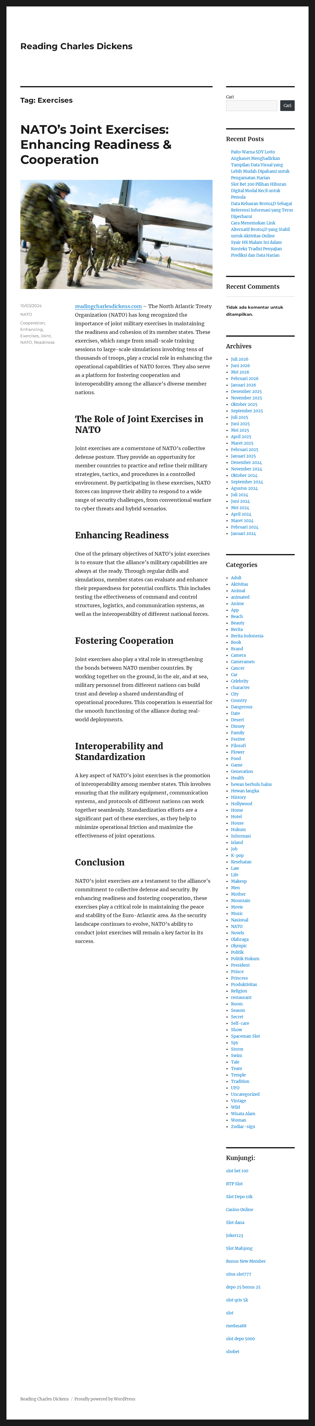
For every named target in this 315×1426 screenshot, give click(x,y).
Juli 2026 (240, 359)
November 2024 (246, 469)
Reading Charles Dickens (76, 46)
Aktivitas (239, 584)
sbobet (232, 1351)
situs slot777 (238, 1274)
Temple (238, 1075)
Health (237, 778)
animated (240, 597)
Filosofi (238, 745)
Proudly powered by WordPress (104, 1399)
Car (234, 674)
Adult (236, 577)
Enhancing (31, 329)
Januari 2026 (243, 385)
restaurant (241, 997)
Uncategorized (245, 1094)
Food (236, 758)
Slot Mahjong (239, 1248)
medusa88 (236, 1326)
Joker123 (234, 1235)
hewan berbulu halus (251, 784)
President (240, 965)
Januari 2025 (243, 456)
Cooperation (32, 322)
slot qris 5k (237, 1300)
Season (238, 1010)
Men (235, 887)
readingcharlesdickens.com (108, 306)
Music (237, 913)
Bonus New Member (246, 1261)
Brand (237, 649)
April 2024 (241, 514)
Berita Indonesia (247, 636)
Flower (238, 752)
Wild (235, 1107)
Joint (46, 335)
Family (237, 732)
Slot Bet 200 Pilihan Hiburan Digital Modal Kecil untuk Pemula (258, 191)
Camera (238, 655)
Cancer (238, 668)
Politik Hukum (245, 958)
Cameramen (243, 661)
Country (239, 700)
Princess (239, 978)
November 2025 (246, 398)
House (237, 823)
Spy (234, 1042)
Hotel (236, 816)
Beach (237, 616)
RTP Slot (234, 1183)
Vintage (238, 1100)
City (234, 694)
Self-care (240, 1023)
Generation (242, 771)
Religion (239, 991)
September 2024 (247, 482)
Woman (238, 1120)
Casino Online (239, 1209)
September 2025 (247, 411)
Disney (238, 726)
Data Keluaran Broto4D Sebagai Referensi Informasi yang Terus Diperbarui (262, 210)
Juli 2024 (239, 494)
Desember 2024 (246, 462)
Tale (235, 1062)
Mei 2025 (240, 430)
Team (236, 1068)
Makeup (239, 881)
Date (235, 713)
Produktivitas (244, 984)
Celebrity (239, 681)
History (238, 797)
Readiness (44, 342)
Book (236, 642)
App (235, 610)
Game (236, 765)
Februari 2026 (245, 378)
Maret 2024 (242, 520)
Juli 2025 (239, 417)
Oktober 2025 (244, 404)
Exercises (29, 335)
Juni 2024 (240, 501)
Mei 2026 (240, 372)
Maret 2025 (242, 443)
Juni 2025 (240, 423)
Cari (230, 97)
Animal (238, 590)
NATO (26, 314)
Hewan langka (245, 791)
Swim (236, 1055)
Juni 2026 (240, 365)
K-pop (237, 855)
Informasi (241, 836)
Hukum (238, 829)
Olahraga (240, 939)
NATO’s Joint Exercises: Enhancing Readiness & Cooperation (96, 144)
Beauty (237, 623)
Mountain (240, 900)
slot (229, 1313)
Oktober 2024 (244, 475)
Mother (238, 894)
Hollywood (241, 803)
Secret (237, 1017)
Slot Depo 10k (239, 1196)
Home (237, 810)
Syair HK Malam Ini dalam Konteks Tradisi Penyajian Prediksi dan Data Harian (256, 249)
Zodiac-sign (243, 1126)
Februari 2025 (244, 449)
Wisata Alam (243, 1113)
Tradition (240, 1081)
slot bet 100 (237, 1171)
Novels (237, 933)
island (237, 842)
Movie (237, 907)
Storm (237, 1049)
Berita (237, 629)
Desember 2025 (246, 391)
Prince (237, 971)
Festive (238, 739)
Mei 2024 (240, 507)
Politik (237, 952)
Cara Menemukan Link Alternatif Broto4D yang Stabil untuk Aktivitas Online (260, 229)
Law (235, 868)
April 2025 (241, 436)
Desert (237, 720)
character (240, 687)
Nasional (239, 920)
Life (234, 874)
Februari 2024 (244, 527)
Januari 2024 (243, 533)
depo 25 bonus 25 (243, 1287)
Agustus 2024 (244, 488)
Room (237, 1004)
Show (236, 1029)
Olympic (239, 946)
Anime (237, 603)
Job (234, 849)
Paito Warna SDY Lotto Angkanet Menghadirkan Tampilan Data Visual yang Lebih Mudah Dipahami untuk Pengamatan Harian (260, 164)
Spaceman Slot (245, 1036)
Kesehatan (241, 862)
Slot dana (235, 1222)
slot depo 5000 (240, 1338)
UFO (235, 1088)
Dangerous (242, 707)
